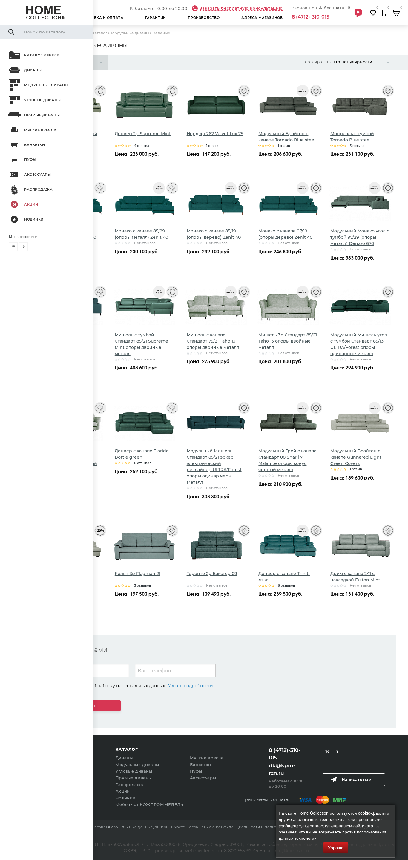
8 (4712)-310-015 (310, 17)
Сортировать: (318, 62)
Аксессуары (37, 174)
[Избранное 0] (373, 13)
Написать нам (356, 779)
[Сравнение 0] (384, 13)
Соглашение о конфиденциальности (223, 827)
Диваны (33, 70)
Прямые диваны (42, 115)
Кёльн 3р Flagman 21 (137, 573)
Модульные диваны (46, 85)
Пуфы (30, 160)
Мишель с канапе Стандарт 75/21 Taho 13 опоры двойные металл (213, 341)
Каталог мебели (42, 55)
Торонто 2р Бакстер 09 (212, 573)
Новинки (34, 219)
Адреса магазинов (262, 18)
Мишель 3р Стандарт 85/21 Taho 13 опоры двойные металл (287, 341)
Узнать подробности (190, 685)
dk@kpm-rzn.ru (282, 769)
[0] (396, 13)
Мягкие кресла (40, 130)
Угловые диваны (42, 100)
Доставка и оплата (102, 18)
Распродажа (38, 189)
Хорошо (335, 847)
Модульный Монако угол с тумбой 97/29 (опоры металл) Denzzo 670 (359, 237)
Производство (204, 18)
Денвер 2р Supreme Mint (143, 133)
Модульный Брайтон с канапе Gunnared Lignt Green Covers (355, 457)
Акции (31, 204)
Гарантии (155, 18)
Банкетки (34, 145)
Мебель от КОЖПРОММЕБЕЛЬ (149, 804)
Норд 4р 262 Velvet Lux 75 (215, 133)
